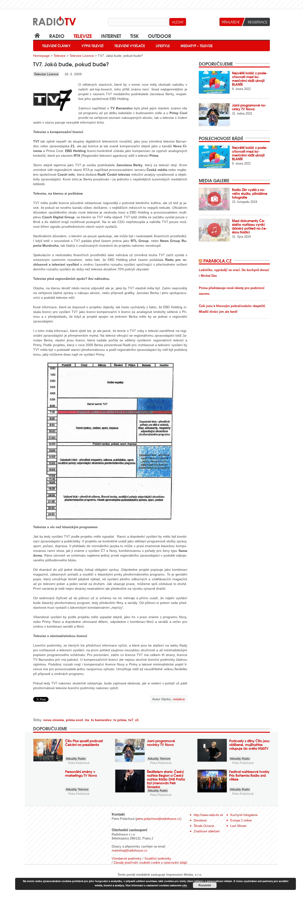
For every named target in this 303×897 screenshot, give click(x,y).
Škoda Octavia (204, 826)
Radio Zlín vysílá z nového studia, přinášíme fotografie (249, 193)
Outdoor (159, 35)
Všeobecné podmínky (127, 858)
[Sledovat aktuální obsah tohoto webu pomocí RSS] (201, 260)
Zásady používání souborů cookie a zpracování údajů (150, 862)
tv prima (119, 720)
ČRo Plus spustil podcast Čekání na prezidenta (84, 742)
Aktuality (71, 758)
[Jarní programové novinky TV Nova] (214, 114)
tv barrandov (101, 720)
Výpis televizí (92, 45)
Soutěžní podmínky (157, 858)
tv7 (130, 720)
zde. (184, 885)
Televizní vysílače (129, 45)
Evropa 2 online (241, 820)
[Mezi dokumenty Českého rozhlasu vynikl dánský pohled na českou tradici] (214, 230)
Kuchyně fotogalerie (244, 815)
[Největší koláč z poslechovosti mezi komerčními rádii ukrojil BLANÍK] (214, 82)
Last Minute (238, 826)
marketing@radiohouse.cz (129, 850)
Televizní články (56, 45)
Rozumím (204, 885)
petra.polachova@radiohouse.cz (158, 819)
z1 (137, 720)
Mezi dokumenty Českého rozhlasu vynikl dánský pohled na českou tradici (249, 226)
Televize (83, 35)
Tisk (134, 35)
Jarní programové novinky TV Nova (249, 107)
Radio (56, 35)
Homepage (41, 56)
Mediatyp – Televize (197, 45)
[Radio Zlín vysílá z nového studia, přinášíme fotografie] (214, 199)
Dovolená (200, 820)
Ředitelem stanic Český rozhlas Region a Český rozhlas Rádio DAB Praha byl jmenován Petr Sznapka (166, 779)
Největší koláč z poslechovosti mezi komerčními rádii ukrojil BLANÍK (249, 78)
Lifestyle (163, 45)
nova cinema (53, 720)
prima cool (74, 720)
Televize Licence (81, 56)
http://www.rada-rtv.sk (208, 815)
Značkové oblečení (207, 831)
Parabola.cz (217, 260)
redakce (179, 699)
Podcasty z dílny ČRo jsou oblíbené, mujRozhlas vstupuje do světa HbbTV (249, 744)
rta (87, 720)
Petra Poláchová (78, 763)
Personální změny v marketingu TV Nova (81, 773)
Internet (111, 35)
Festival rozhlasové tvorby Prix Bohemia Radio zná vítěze (249, 775)
